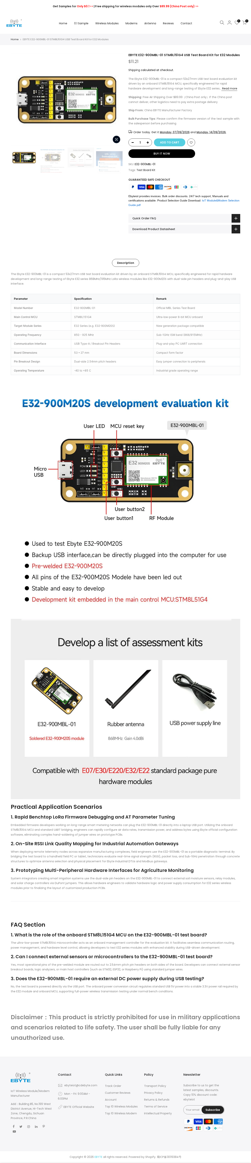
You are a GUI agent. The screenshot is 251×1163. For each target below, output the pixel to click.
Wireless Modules (107, 23)
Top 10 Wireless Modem (121, 1113)
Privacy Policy (153, 1093)
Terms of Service (155, 1106)
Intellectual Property (158, 1113)
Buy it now (162, 154)
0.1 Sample (81, 23)
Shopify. (150, 1157)
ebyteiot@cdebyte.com (80, 1085)
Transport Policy (155, 1086)
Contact (186, 23)
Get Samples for (73, 6)
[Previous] (17, 99)
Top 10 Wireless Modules (121, 1106)
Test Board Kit (145, 170)
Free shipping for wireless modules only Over (146, 6)
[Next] (115, 99)
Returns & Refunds (156, 1100)
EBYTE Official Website (79, 1107)
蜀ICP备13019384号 (169, 1157)
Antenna (150, 23)
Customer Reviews (117, 1093)
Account (111, 1100)
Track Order (113, 1086)
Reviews (168, 23)
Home (63, 23)
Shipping (134, 70)
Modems (131, 23)
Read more (229, 88)
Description (125, 263)
